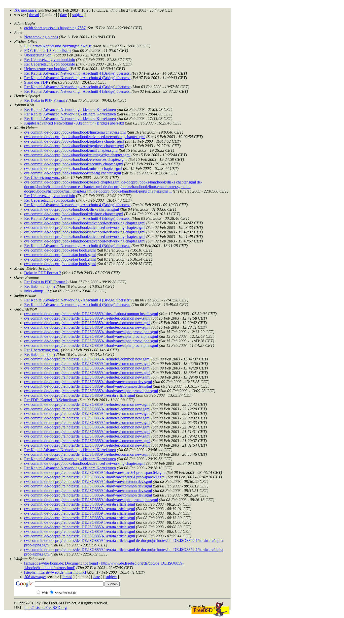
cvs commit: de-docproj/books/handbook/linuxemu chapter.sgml (75, 132)
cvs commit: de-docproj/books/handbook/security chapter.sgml (73, 164)
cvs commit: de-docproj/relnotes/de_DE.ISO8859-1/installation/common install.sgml (91, 314)
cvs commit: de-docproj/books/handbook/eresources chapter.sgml (75, 159)
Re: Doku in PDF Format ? (45, 100)
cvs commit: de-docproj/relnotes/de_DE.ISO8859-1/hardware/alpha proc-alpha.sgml (91, 332)
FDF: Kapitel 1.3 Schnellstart (47, 50)
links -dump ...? (36, 291)
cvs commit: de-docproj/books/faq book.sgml (60, 250)
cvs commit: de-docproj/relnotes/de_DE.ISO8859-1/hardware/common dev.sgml (88, 382)
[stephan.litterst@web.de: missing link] (55, 572)
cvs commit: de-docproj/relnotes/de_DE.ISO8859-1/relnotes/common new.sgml (87, 318)
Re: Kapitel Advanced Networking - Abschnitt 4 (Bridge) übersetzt (77, 73)
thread (34, 15)
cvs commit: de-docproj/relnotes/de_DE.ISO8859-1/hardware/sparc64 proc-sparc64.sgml (94, 472)
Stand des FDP (36, 82)
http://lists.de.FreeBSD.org (45, 607)
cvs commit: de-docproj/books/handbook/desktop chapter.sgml (73, 214)
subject (77, 15)
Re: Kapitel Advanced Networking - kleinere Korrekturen (70, 109)
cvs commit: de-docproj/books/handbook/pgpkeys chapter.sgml (74, 141)
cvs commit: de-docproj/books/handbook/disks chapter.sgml (71, 209)
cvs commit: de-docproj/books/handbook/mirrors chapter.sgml (73, 168)
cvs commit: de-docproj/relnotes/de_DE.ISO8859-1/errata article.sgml (79, 395)
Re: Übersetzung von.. (42, 177)
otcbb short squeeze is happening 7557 (55, 28)
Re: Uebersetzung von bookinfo (49, 59)
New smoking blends (41, 37)
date (63, 15)
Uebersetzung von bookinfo (46, 69)
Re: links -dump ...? (39, 286)
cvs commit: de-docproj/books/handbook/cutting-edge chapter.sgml (77, 155)
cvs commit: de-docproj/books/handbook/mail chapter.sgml (71, 150)
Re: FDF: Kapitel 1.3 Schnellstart (50, 400)
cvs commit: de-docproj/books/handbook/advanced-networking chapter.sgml (84, 137)
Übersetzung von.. (38, 55)
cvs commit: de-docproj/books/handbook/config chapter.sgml (72, 173)
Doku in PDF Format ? (42, 273)
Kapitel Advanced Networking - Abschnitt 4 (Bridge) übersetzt (74, 123)
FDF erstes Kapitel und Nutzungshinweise (58, 46)
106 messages (25, 10)
